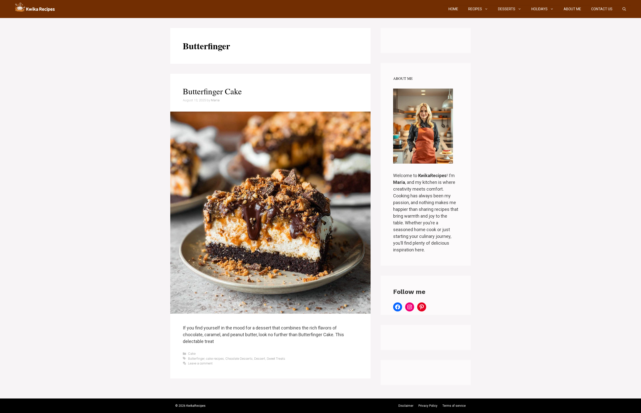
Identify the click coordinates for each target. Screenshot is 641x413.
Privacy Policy (427, 405)
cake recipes (215, 358)
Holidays (539, 9)
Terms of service (454, 405)
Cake (192, 353)
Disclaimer (405, 405)
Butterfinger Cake (212, 91)
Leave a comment (200, 363)
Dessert (259, 358)
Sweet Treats (276, 358)
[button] (624, 9)
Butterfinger (196, 358)
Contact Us (601, 9)
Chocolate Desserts (239, 358)
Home (453, 9)
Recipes (475, 9)
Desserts (506, 9)
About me (572, 9)
